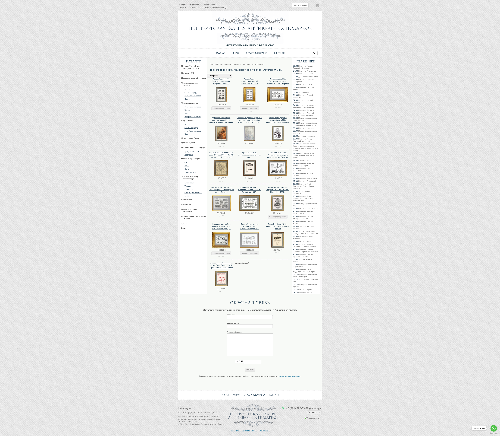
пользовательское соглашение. (289, 376)
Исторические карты (193, 117)
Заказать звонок (300, 5)
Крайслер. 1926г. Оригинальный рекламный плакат (249, 154)
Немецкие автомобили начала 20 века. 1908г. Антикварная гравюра (221, 226)
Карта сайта (264, 430)
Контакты (279, 53)
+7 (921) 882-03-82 (202, 4)
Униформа (189, 155)
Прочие (187, 99)
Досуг (183, 223)
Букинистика (187, 200)
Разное (184, 228)
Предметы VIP (187, 73)
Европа (187, 110)
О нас (235, 53)
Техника (188, 186)
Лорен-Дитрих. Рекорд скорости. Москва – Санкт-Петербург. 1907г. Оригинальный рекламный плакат (249, 192)
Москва (187, 89)
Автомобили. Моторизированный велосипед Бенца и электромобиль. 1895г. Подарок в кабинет (249, 83)
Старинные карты (189, 103)
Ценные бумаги (188, 143)
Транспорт (189, 189)
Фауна (187, 163)
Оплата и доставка (256, 53)
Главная (220, 53)
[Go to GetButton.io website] (494, 433)
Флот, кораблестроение (193, 193)
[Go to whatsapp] (493, 428)
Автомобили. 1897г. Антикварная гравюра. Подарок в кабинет (221, 81)
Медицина (186, 204)
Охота (187, 169)
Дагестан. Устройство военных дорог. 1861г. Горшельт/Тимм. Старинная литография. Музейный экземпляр (221, 122)
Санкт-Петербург (191, 93)
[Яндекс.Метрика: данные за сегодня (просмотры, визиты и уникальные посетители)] (312, 418)
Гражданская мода (192, 151)
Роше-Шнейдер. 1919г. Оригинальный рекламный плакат (277, 226)
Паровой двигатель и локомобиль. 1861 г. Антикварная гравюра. (249, 226)
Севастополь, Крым (190, 138)
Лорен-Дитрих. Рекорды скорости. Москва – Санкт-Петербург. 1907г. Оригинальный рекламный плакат (277, 192)
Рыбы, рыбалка (190, 172)
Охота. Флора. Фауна (190, 159)
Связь (187, 196)
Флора (187, 166)
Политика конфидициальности (244, 430)
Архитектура (190, 183)
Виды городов (187, 120)
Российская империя (193, 96)
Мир (186, 113)
